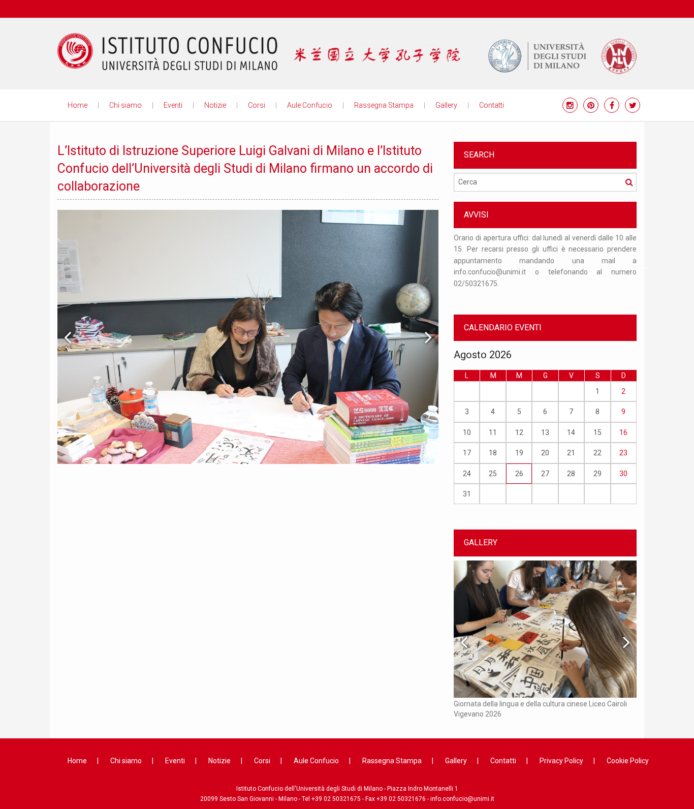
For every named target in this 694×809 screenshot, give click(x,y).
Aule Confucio (309, 105)
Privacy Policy (561, 761)
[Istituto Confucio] (167, 52)
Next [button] (428, 337)
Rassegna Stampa (384, 105)
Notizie (215, 105)
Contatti (491, 105)
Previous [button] (67, 337)
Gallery (446, 105)
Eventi (173, 105)
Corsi (256, 105)
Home (77, 105)
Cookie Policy (628, 761)
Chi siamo (125, 105)
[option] (247, 337)
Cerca (629, 182)
